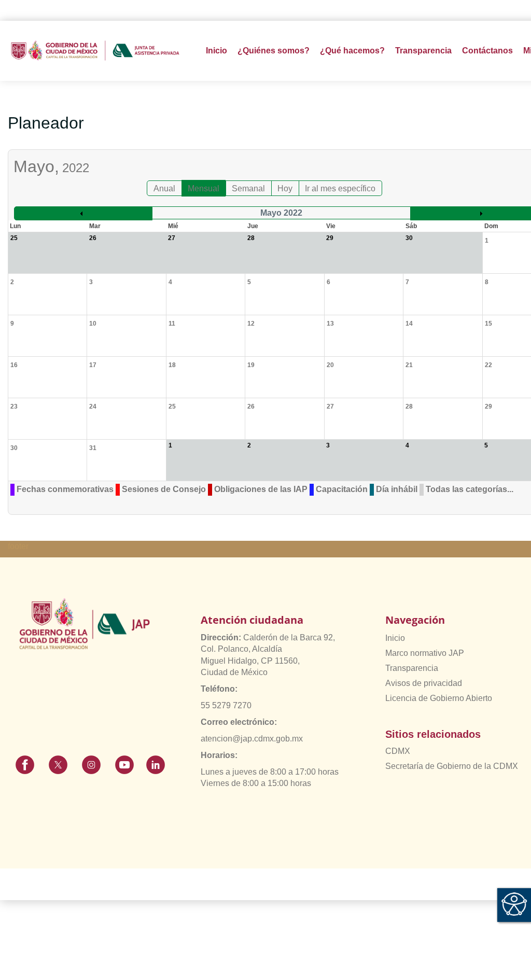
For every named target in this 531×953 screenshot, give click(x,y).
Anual (164, 188)
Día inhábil (396, 489)
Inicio (216, 50)
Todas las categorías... (469, 489)
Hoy (284, 188)
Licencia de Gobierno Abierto (438, 698)
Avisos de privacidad (423, 683)
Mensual (203, 188)
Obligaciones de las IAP (261, 489)
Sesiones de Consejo (164, 489)
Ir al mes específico (340, 188)
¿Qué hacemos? (352, 50)
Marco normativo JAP (424, 653)
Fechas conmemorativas (65, 489)
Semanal (248, 188)
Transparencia (411, 668)
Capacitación (342, 489)
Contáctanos (487, 50)
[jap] (95, 50)
